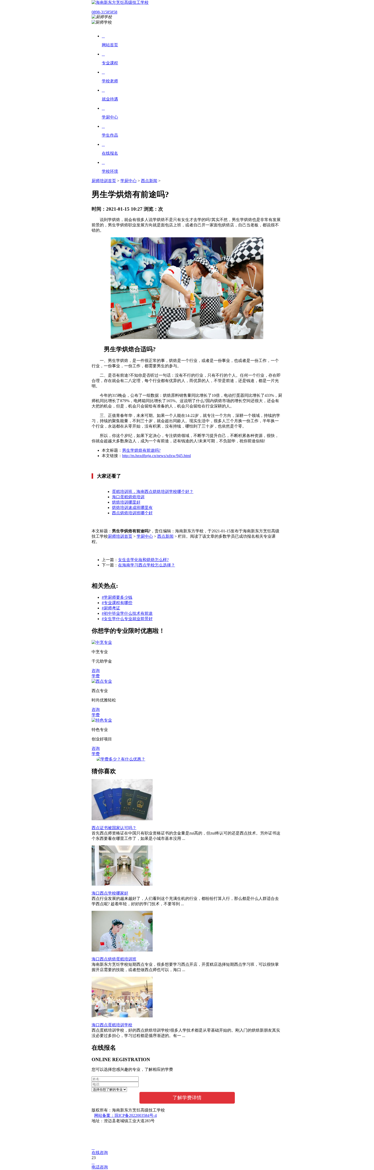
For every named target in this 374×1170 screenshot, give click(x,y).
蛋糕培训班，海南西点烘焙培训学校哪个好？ (152, 491)
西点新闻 (149, 181)
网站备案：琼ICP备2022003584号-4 (125, 1115)
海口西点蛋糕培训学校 (112, 1025)
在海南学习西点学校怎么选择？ (146, 565)
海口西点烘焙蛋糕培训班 (114, 959)
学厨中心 (128, 181)
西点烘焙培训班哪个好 (132, 513)
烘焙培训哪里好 (126, 502)
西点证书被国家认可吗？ (114, 828)
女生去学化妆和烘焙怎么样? (143, 560)
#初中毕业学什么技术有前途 (127, 613)
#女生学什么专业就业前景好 (127, 619)
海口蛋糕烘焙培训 (128, 497)
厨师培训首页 (104, 181)
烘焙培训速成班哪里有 (132, 507)
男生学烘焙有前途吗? (141, 450)
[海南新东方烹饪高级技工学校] (120, 2)
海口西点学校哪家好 (110, 893)
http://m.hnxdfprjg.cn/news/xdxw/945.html (156, 456)
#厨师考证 (111, 608)
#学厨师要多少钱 (117, 597)
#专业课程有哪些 (117, 603)
